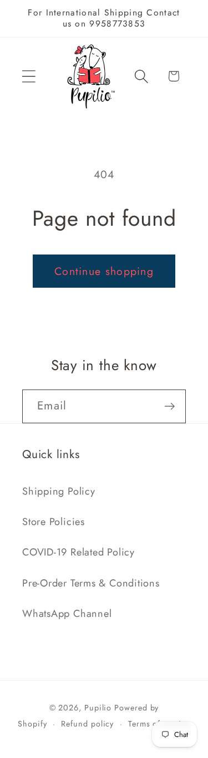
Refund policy (87, 723)
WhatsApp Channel (66, 613)
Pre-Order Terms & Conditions (91, 583)
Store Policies (53, 522)
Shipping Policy (58, 491)
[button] (28, 76)
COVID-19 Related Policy (78, 552)
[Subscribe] (169, 406)
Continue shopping (104, 271)
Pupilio (97, 707)
